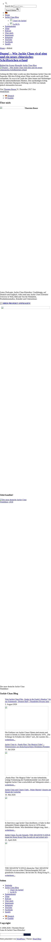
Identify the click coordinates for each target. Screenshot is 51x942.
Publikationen (10, 26)
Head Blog (37, 939)
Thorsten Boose (10, 89)
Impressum (9, 35)
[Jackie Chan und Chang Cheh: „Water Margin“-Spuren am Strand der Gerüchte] (26, 809)
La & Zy (13, 892)
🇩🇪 (6, 13)
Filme (7, 28)
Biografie (18, 65)
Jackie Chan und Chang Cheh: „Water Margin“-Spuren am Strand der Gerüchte (28, 791)
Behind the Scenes (7, 65)
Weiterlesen (4, 91)
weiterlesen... (10, 740)
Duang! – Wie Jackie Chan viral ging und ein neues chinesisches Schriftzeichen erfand (23, 57)
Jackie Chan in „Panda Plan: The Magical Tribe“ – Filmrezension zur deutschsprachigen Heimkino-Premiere (27, 745)
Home (7, 15)
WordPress (20, 939)
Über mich (9, 33)
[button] (6, 4)
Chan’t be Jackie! (17, 890)
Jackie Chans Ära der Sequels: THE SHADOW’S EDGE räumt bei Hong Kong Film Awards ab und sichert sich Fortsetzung (27, 836)
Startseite (8, 885)
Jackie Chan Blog (12, 17)
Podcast (8, 31)
